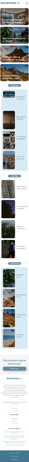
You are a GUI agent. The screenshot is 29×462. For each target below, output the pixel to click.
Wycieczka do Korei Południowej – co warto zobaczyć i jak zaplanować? (14, 58)
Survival (14, 176)
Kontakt (15, 411)
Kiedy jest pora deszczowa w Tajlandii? (14, 39)
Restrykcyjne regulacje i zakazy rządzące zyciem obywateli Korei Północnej (21, 118)
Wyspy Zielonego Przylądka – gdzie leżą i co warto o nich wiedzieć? (14, 437)
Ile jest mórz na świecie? (21, 98)
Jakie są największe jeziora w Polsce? (14, 432)
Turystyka (14, 263)
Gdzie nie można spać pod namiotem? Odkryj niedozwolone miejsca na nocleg (22, 227)
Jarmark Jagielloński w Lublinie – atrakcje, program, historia (14, 442)
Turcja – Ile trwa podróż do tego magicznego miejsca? (21, 158)
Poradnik (14, 85)
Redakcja (14, 408)
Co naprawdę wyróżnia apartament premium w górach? (13, 20)
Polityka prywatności (14, 453)
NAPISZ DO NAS (14, 368)
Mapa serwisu (14, 456)
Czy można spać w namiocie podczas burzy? (22, 207)
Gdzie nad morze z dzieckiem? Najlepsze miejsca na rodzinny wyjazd (20, 336)
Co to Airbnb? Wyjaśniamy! (21, 138)
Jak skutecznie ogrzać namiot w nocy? (22, 187)
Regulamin (14, 459)
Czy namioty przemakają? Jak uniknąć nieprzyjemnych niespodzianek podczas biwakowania (22, 247)
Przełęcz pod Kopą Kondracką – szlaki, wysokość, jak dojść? (11, 76)
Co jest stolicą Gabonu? (14, 445)
